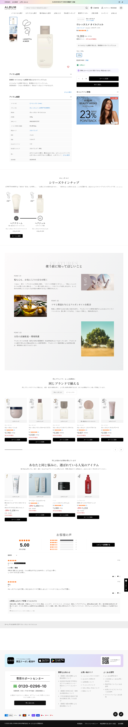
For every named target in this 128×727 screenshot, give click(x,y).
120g (79, 55)
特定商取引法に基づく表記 (108, 723)
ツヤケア (93, 28)
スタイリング (33, 130)
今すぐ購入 (97, 84)
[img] (12, 560)
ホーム (7, 624)
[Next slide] (121, 449)
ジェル (88, 28)
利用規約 (7, 2)
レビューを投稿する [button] (103, 544)
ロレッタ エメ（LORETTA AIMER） (40, 108)
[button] (82, 30)
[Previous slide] (115, 449)
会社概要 (15, 2)
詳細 (73, 2)
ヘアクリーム (16, 224)
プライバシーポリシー (91, 723)
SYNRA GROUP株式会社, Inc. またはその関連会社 (28, 723)
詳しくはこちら (120, 186)
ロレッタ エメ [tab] (58, 392)
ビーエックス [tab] (70, 392)
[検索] (86, 8)
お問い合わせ (24, 2)
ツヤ (98, 28)
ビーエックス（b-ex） (36, 103)
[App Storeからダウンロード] (44, 661)
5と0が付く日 (15, 624)
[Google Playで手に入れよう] (58, 661)
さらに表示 (66, 155)
